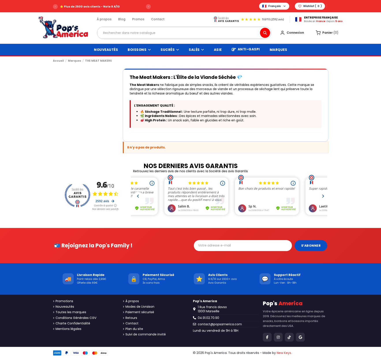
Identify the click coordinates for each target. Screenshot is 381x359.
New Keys (284, 353)
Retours (131, 318)
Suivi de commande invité (145, 334)
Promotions (64, 301)
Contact (157, 19)
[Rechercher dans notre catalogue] (265, 33)
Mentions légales (68, 329)
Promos (138, 19)
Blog (121, 19)
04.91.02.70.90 (208, 318)
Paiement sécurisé (139, 312)
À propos (104, 19)
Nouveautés (65, 307)
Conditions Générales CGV (76, 318)
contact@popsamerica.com (220, 324)
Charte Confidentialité (73, 323)
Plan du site (134, 329)
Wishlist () (312, 6)
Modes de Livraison (139, 307)
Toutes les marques (71, 312)
